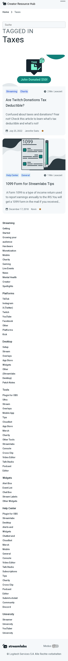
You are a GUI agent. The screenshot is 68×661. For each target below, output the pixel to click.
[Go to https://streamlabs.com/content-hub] (19, 4)
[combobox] (34, 25)
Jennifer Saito (32, 131)
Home (6, 12)
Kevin (34, 209)
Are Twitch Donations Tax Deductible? (26, 102)
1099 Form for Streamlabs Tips (30, 184)
